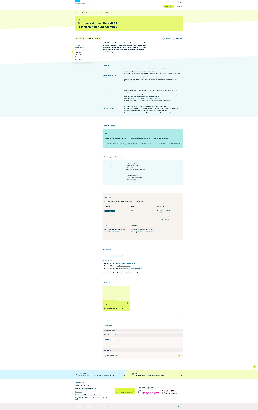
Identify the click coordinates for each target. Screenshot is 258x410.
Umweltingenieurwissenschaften (126, 263)
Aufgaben (77, 45)
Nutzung (106, 406)
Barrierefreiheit (97, 406)
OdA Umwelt (107, 339)
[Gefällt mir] (124, 302)
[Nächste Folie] (181, 315)
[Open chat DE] (254, 367)
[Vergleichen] (127, 302)
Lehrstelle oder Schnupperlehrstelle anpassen (88, 395)
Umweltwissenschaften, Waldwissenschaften (130, 268)
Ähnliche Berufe (79, 57)
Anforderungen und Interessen (82, 49)
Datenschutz (87, 406)
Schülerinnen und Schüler (82, 385)
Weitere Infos (78, 59)
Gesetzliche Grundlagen (110, 344)
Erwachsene (78, 391)
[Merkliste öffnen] (173, 2)
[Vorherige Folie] (178, 315)
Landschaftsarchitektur (123, 266)
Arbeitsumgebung (79, 47)
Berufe (81, 12)
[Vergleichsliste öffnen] (175, 2)
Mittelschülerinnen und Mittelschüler (85, 388)
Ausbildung (78, 52)
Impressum (78, 406)
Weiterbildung (78, 54)
